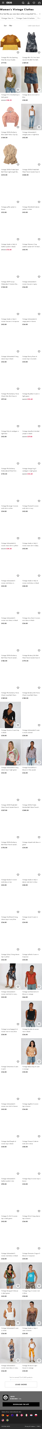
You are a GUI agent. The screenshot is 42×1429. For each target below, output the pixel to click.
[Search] (23, 2)
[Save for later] (18, 52)
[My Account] (28, 2)
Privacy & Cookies (30, 1426)
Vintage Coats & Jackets (25, 18)
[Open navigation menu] (3, 2)
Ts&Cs (38, 1426)
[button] (3, 1415)
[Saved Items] (34, 2)
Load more (21, 1384)
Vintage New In (7, 18)
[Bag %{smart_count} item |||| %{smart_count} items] (39, 2)
